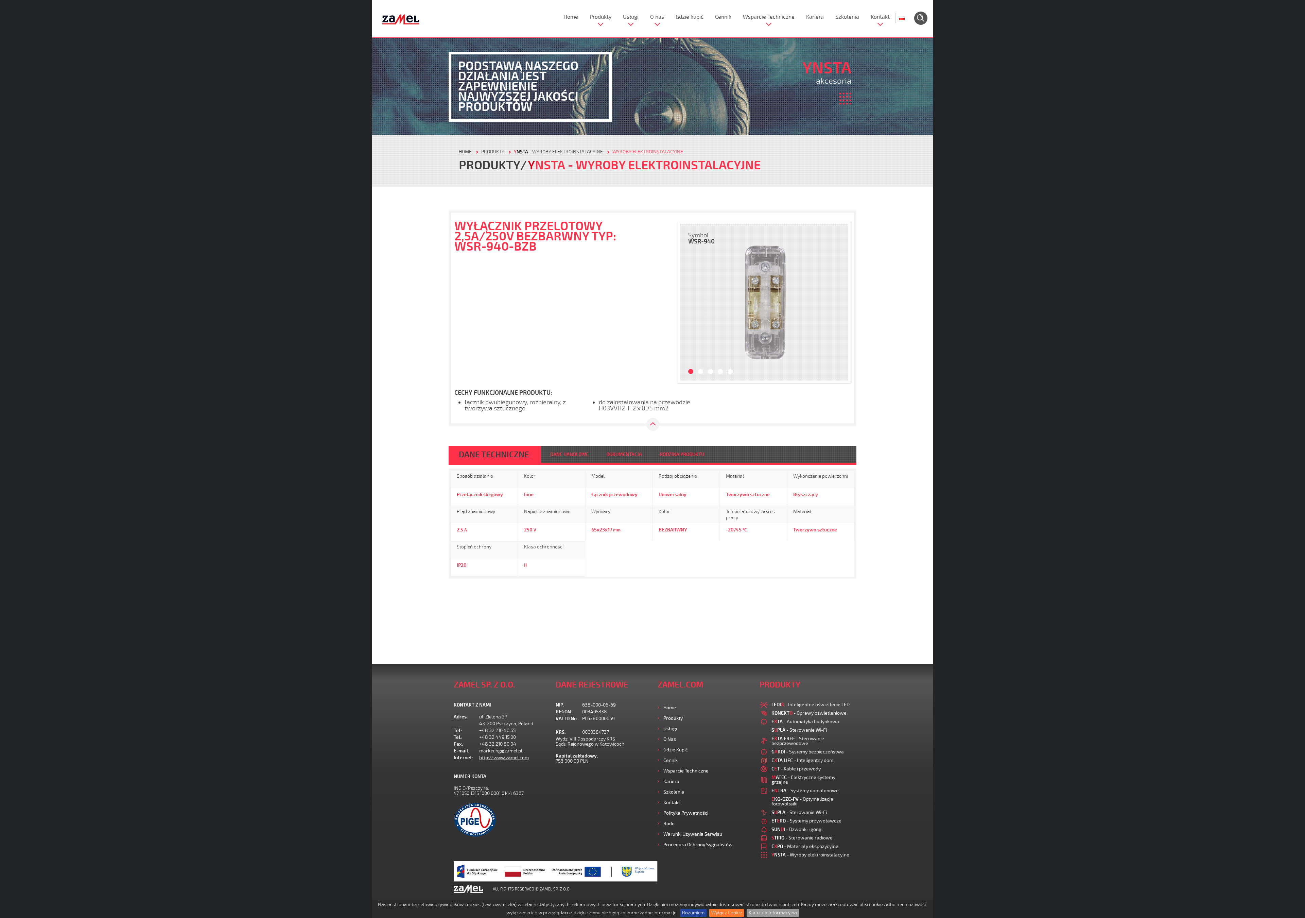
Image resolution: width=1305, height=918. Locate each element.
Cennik (723, 17)
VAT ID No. (567, 718)
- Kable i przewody (796, 769)
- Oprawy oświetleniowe (809, 713)
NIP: (560, 705)
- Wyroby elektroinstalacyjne (558, 152)
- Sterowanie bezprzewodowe (797, 741)
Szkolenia (847, 17)
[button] (688, 302)
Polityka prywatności (685, 813)
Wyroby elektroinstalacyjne (647, 152)
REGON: (564, 711)
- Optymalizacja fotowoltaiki (802, 801)
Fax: (458, 744)
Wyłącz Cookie (726, 913)
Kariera (815, 17)
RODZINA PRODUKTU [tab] (682, 454)
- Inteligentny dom (802, 760)
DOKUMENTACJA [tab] (624, 454)
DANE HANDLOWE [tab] (569, 454)
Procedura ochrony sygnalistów (698, 845)
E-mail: (461, 750)
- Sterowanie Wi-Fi (799, 730)
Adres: (461, 716)
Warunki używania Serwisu (692, 834)
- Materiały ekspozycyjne (804, 846)
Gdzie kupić (689, 17)
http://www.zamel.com (504, 758)
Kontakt (880, 17)
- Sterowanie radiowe (802, 838)
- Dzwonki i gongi (796, 829)
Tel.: (458, 730)
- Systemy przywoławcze (806, 821)
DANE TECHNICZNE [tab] (494, 454)
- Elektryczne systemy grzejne (803, 780)
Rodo (669, 824)
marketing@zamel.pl (500, 751)
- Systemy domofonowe (805, 791)
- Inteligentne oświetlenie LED (810, 705)
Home (570, 17)
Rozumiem (693, 913)
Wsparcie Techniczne (769, 17)
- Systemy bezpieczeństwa (807, 752)
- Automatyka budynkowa (805, 722)
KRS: (561, 732)
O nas (657, 17)
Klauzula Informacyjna (773, 913)
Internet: (463, 757)
